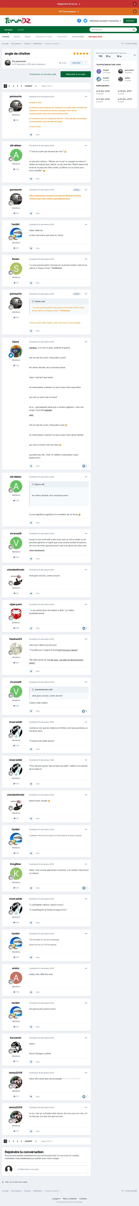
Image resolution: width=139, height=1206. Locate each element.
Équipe (28, 36)
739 (17, 992)
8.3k (17, 745)
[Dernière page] (36, 86)
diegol (106, 70)
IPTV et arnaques (67, 11)
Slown (15, 259)
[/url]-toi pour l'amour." (68, 650)
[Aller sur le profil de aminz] (16, 978)
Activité (21, 30)
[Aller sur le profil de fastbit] (16, 234)
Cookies (83, 1198)
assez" (32, 663)
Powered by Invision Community (69, 1202)
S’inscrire (130, 21)
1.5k (17, 365)
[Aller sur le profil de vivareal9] (16, 543)
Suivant (28, 86)
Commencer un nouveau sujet (42, 74)
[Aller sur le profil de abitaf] (120, 79)
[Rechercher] (134, 29)
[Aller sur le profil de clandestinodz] (16, 579)
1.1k (17, 283)
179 (17, 1096)
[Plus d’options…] (86, 96)
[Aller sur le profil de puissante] (8, 63)
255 (17, 557)
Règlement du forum (67, 4)
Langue (55, 1198)
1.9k (17, 888)
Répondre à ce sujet (75, 74)
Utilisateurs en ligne (43, 36)
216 (17, 248)
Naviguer (8, 30)
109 (17, 120)
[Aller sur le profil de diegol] (99, 71)
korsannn (15, 1037)
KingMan (15, 864)
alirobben (15, 145)
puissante (21, 61)
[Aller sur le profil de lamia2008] (16, 1082)
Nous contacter (70, 1198)
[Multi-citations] (31, 135)
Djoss (15, 341)
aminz (15, 968)
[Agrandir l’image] (65, 151)
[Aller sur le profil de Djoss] (16, 351)
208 (17, 628)
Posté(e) (41, 96)
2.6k (17, 169)
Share (64, 63)
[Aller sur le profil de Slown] (16, 268)
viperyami (16, 604)
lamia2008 (15, 1072)
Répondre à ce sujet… (29, 1169)
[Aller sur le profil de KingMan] (16, 874)
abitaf (127, 78)
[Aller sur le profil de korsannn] (16, 1047)
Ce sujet (124, 30)
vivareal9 (15, 533)
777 (17, 1061)
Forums (5, 36)
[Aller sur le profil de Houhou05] (16, 648)
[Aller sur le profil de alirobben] (16, 155)
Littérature (40, 64)
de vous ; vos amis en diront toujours (66, 660)
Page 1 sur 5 (46, 86)
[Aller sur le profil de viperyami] (16, 614)
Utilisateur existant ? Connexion (105, 21)
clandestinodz (15, 569)
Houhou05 (15, 639)
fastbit (16, 224)
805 (17, 663)
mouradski (15, 721)
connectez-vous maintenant (17, 1158)
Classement (62, 36)
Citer (38, 135)
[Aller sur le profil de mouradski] (16, 731)
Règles (17, 36)
